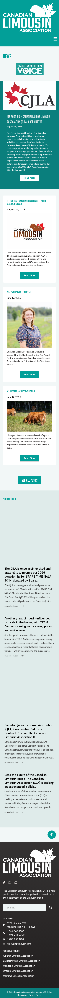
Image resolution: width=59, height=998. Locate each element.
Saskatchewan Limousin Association (21, 960)
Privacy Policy (35, 995)
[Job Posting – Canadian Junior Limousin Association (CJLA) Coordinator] (29, 95)
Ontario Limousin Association (18, 970)
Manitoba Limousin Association (19, 965)
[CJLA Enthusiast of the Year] (29, 324)
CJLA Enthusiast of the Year (19, 292)
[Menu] (55, 39)
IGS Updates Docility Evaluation (21, 391)
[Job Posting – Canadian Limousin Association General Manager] (29, 231)
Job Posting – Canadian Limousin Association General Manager (26, 202)
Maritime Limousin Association (18, 975)
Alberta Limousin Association (18, 955)
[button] (29, 178)
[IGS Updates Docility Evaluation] (29, 416)
